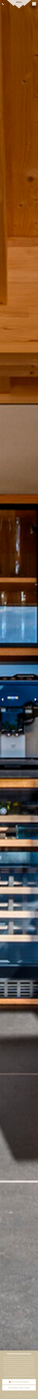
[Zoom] (19, 699)
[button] (2, 699)
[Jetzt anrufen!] (3, 4)
